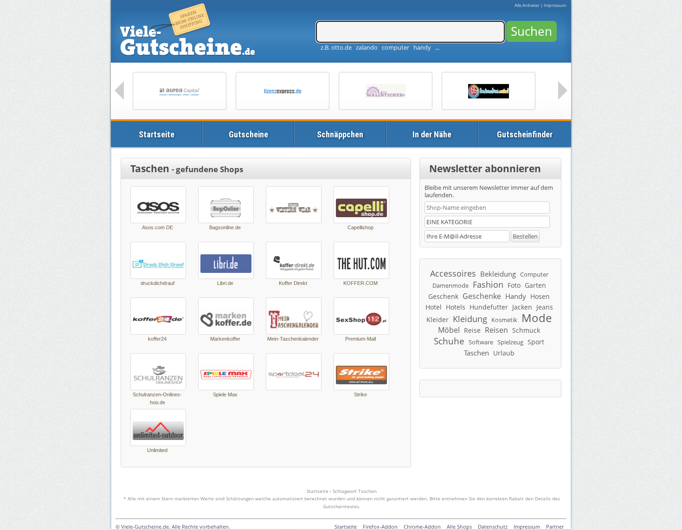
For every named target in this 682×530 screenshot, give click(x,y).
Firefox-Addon (380, 526)
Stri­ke (360, 394)
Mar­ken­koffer (225, 339)
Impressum (555, 5)
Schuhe (449, 341)
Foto (514, 285)
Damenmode (450, 285)
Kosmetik (504, 320)
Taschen (476, 352)
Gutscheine (248, 134)
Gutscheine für (282, 91)
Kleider (437, 319)
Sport (536, 341)
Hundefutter (489, 307)
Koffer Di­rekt (293, 283)
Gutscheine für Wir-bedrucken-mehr (488, 91)
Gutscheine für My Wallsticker (385, 91)
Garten (535, 285)
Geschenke (482, 296)
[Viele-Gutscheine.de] (188, 30)
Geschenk (443, 296)
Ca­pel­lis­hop (360, 227)
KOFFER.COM (360, 283)
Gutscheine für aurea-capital (179, 91)
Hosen (540, 296)
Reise (472, 330)
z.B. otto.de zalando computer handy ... (380, 47)
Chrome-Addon (422, 526)
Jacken (522, 307)
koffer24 (157, 339)
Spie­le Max (225, 394)
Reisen (496, 330)
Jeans (544, 307)
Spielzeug (510, 342)
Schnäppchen (340, 134)
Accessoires (453, 273)
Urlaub (504, 353)
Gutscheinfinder (525, 134)
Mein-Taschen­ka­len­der (293, 339)
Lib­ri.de (225, 283)
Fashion (488, 284)
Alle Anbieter (527, 5)
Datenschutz (493, 526)
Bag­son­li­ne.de (225, 227)
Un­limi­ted (157, 450)
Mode (536, 317)
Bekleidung (498, 273)
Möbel (449, 330)
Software (481, 342)
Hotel (433, 307)
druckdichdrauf (157, 283)
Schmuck (526, 330)
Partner (555, 526)
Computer (534, 274)
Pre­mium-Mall (360, 339)
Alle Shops (459, 526)
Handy (515, 296)
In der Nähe (431, 134)
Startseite (156, 134)
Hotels (455, 307)
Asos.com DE (157, 227)
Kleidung (470, 318)
